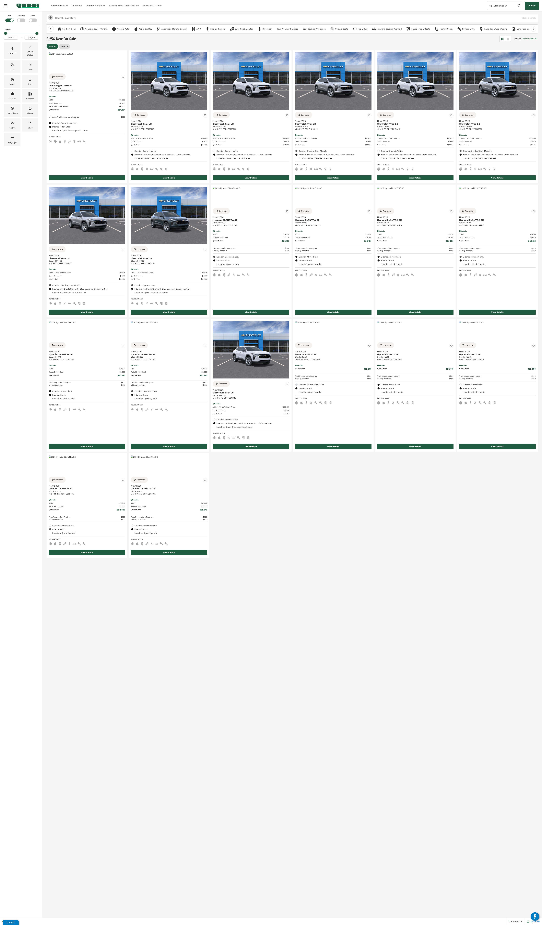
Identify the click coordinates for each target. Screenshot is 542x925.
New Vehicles (58, 5)
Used (33, 16)
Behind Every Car (96, 5)
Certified (21, 16)
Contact (532, 5)
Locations (77, 5)
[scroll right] (533, 29)
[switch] (9, 18)
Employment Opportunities (124, 5)
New (9, 16)
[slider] (5, 33)
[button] (5, 5)
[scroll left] (51, 29)
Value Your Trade (152, 5)
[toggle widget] (535, 916)
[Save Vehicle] (123, 77)
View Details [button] (87, 178)
